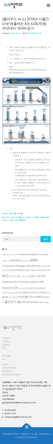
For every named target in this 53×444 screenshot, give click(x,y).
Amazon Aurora (11, 255)
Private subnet (29, 282)
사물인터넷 (44, 217)
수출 (11, 220)
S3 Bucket (21, 288)
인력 (16, 220)
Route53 (7, 288)
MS (38, 276)
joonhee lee (35, 33)
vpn (20, 292)
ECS (15, 276)
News (12, 213)
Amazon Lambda (27, 254)
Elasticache (25, 276)
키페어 (41, 302)
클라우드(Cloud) (27, 302)
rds (41, 281)
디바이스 (29, 217)
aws (34, 260)
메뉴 (47, 5)
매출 (36, 217)
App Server (6, 261)
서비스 (5, 220)
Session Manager (8, 293)
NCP (16, 282)
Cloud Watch (17, 270)
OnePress (43, 433)
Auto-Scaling (25, 261)
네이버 (31, 292)
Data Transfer (31, 270)
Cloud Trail (6, 270)
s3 (15, 287)
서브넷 (14, 297)
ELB (31, 276)
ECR (11, 276)
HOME (5, 213)
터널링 (46, 302)
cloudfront (33, 266)
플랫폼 (22, 220)
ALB (3, 255)
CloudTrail (45, 266)
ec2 (5, 275)
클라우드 (11, 301)
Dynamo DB (44, 270)
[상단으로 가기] (26, 427)
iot (8, 217)
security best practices (35, 288)
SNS (17, 292)
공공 (25, 292)
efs (18, 276)
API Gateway (42, 254)
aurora (15, 260)
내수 (13, 217)
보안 (10, 297)
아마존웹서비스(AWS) (30, 297)
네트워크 (20, 217)
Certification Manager (14, 265)
